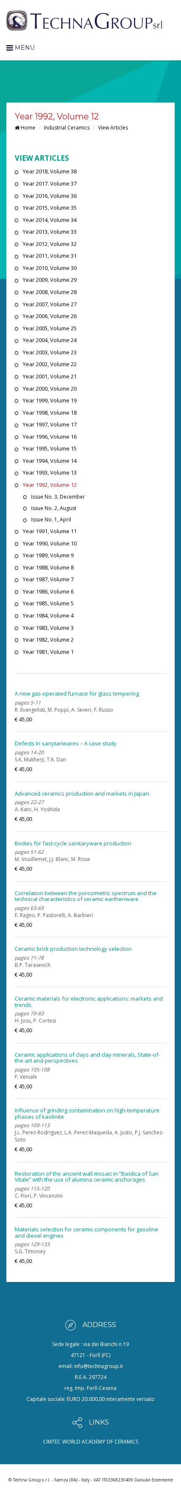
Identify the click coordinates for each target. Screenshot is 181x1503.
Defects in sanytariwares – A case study (66, 743)
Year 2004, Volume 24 (50, 340)
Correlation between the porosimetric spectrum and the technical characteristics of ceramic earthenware (86, 896)
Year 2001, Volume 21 (50, 376)
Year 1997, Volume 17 (50, 424)
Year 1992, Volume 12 (50, 484)
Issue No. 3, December (58, 496)
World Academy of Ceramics (100, 1441)
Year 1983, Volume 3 (48, 627)
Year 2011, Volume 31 (50, 255)
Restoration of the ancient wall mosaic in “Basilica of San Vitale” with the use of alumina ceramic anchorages (87, 1176)
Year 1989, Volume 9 (48, 555)
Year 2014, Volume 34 (50, 220)
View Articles (113, 127)
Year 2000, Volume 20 (50, 388)
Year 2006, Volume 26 (50, 316)
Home (27, 127)
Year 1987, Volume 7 (48, 579)
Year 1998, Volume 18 (50, 412)
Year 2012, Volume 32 (50, 244)
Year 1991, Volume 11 (50, 531)
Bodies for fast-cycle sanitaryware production (73, 843)
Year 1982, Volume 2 (48, 639)
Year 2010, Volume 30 (50, 268)
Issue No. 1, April (51, 519)
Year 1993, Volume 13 (50, 472)
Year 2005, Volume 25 (50, 328)
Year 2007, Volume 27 (50, 304)
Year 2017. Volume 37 (50, 183)
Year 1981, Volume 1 (48, 652)
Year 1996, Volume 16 (50, 436)
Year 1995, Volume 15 (50, 448)
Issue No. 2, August (53, 508)
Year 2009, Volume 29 (50, 279)
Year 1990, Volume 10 (50, 543)
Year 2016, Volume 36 (50, 196)
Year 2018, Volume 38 (50, 171)
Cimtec (52, 1441)
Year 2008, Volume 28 (50, 292)
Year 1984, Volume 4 (48, 615)
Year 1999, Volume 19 (50, 400)
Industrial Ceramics (67, 127)
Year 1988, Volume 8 (48, 567)
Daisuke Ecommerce (153, 1480)
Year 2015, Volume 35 (50, 207)
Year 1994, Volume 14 (50, 460)
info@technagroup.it (98, 1366)
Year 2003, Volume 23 (50, 352)
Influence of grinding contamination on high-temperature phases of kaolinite (87, 1113)
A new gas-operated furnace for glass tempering (77, 693)
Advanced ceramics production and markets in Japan (82, 793)
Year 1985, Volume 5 (48, 603)
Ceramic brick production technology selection (73, 949)
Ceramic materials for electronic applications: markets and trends (89, 1001)
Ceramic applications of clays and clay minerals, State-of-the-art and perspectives (87, 1057)
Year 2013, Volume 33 (50, 231)
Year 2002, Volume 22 (50, 364)
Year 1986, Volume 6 (48, 591)
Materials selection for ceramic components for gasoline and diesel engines (86, 1232)
